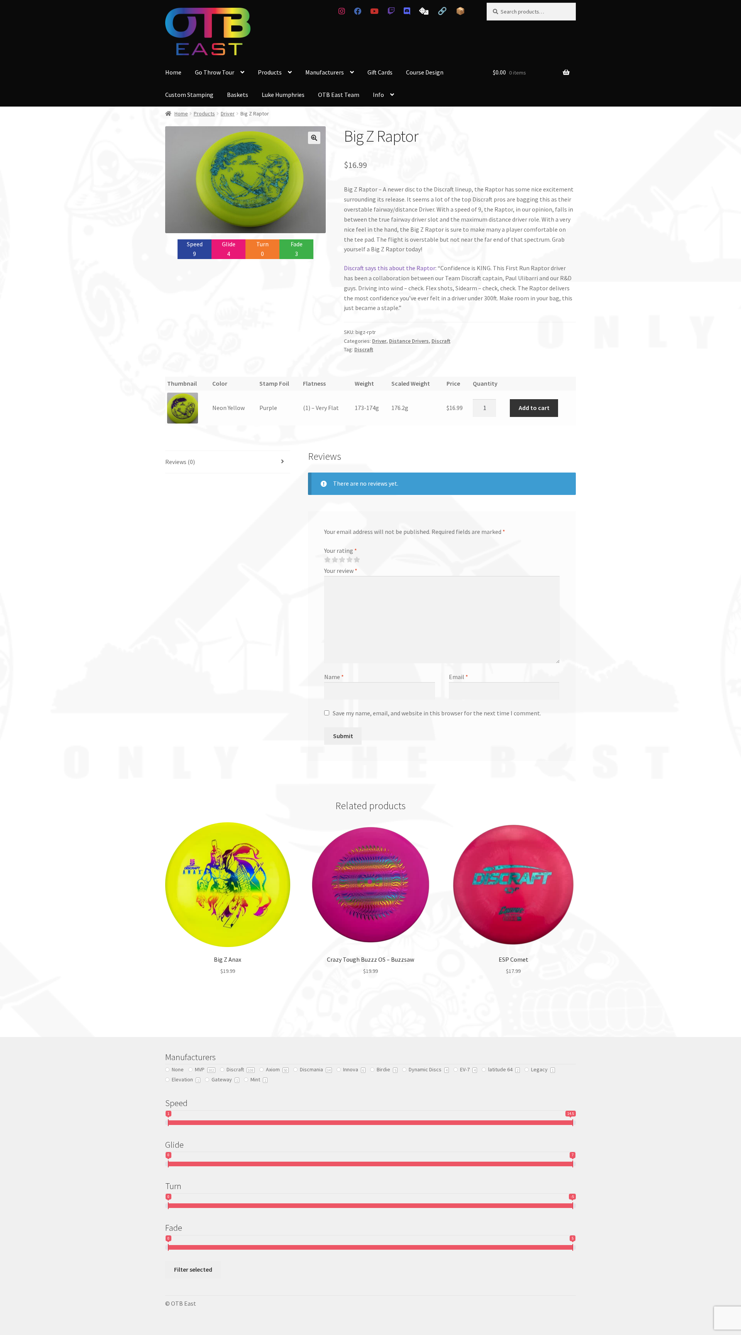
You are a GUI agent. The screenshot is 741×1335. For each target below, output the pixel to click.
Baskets (237, 94)
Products (270, 72)
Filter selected (193, 1269)
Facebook (357, 11)
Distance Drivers (409, 340)
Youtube (374, 11)
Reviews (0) (180, 462)
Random (424, 11)
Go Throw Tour (214, 72)
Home (173, 72)
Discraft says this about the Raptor (389, 268)
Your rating (340, 550)
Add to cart (534, 408)
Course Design (424, 72)
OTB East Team (338, 94)
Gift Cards (379, 72)
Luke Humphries (283, 94)
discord (407, 11)
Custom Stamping (189, 94)
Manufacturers (324, 72)
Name (334, 677)
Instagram (342, 11)
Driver (228, 113)
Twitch (391, 11)
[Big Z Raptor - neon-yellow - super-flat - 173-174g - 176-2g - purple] (187, 408)
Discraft (440, 340)
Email (458, 677)
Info (378, 94)
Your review (340, 570)
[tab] (227, 462)
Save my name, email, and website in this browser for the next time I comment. (437, 713)
